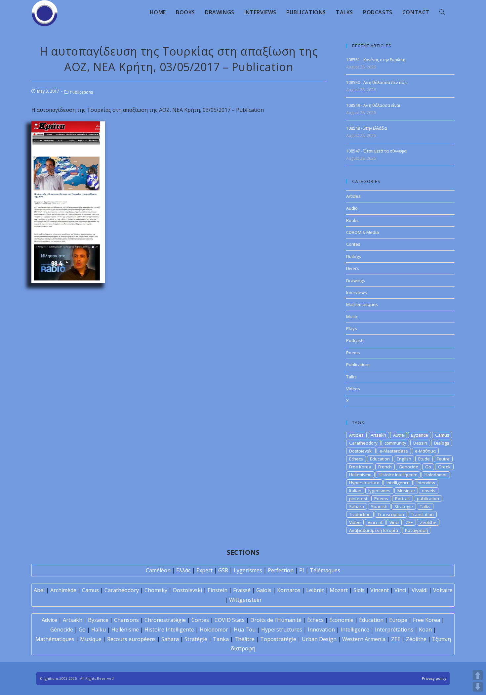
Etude (424, 459)
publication (428, 498)
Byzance (419, 435)
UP (478, 675)
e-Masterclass (394, 451)
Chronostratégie (165, 620)
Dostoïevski (187, 590)
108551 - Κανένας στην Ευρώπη (375, 60)
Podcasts (355, 340)
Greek (444, 467)
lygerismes (379, 491)
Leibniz (315, 590)
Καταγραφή (416, 530)
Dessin (420, 443)
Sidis (359, 590)
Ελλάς (183, 570)
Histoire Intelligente (398, 475)
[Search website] (442, 12)
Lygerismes (248, 570)
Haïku (98, 629)
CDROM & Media (362, 232)
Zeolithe (428, 522)
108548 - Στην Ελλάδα (366, 128)
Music (352, 317)
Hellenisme (360, 475)
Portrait (402, 498)
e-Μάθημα (425, 451)
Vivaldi (419, 590)
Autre (398, 435)
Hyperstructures (281, 629)
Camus (442, 435)
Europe (398, 620)
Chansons (126, 620)
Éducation (371, 620)
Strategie (403, 506)
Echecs (356, 459)
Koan (425, 629)
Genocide (408, 467)
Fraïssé (242, 590)
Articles (353, 196)
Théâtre (244, 639)
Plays (351, 328)
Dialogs (353, 256)
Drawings (355, 280)
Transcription (391, 514)
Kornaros (289, 590)
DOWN (478, 687)
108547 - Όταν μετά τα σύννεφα (376, 151)
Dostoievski (361, 451)
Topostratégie (278, 639)
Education (380, 459)
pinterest (358, 498)
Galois (263, 590)
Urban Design (319, 639)
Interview (426, 483)
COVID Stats (230, 620)
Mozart (339, 590)
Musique (406, 491)
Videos (353, 389)
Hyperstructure (364, 483)
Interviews (356, 292)
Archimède (63, 590)
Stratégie (195, 639)
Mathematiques (362, 304)
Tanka (221, 639)
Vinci (394, 522)
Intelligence (398, 483)
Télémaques (325, 570)
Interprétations (394, 629)
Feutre (443, 459)
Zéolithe (416, 639)
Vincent (375, 522)
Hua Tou (245, 629)
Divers (352, 268)
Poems (353, 353)
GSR (223, 570)
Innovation (321, 629)
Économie (341, 620)
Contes (353, 244)
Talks (351, 377)
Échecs (315, 620)
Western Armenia (363, 639)
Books (352, 220)
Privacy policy (434, 678)
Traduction (360, 514)
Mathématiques (54, 639)
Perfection (281, 570)
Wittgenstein (245, 599)
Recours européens (131, 639)
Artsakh (378, 435)
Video (355, 522)
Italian (355, 491)
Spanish (379, 506)
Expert (204, 570)
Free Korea (360, 467)
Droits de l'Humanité (276, 620)
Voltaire (443, 590)
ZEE (409, 522)
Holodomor (436, 475)
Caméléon (158, 570)
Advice (49, 620)
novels (428, 491)
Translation (422, 514)
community (395, 443)
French (385, 467)
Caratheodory (363, 443)
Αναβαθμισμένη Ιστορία (373, 530)
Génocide (61, 629)
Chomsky (155, 590)
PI (301, 570)
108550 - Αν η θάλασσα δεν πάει (377, 82)
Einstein (217, 590)
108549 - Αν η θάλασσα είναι (373, 105)
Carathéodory (121, 590)
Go (428, 467)
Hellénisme (125, 629)
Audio (352, 208)
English (404, 459)
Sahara (356, 506)
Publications (81, 92)
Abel (39, 590)
